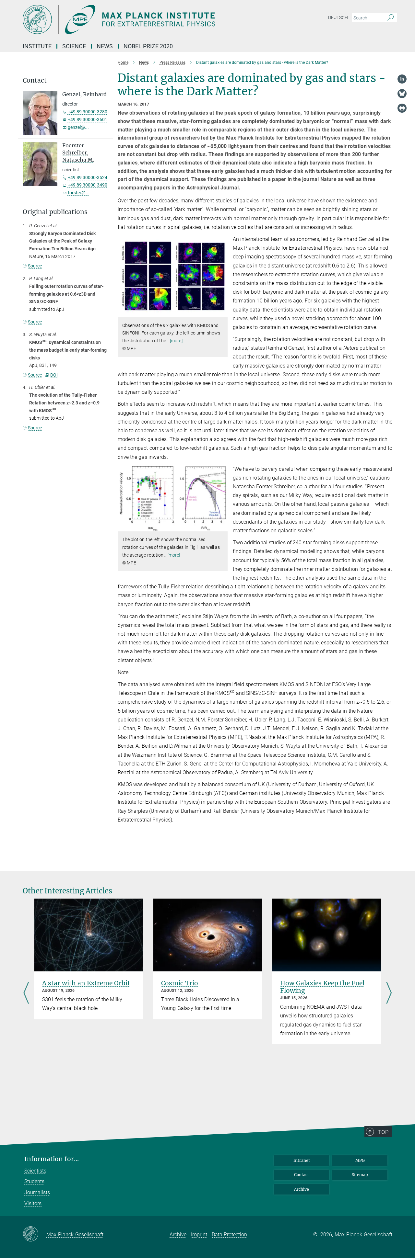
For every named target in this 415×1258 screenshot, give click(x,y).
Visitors (33, 1203)
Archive (301, 1189)
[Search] (390, 17)
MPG (360, 1160)
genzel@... (78, 127)
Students (34, 1181)
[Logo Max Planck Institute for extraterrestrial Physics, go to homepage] (144, 19)
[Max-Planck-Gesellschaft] (34, 1234)
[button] (222, 312)
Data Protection (229, 1234)
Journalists (37, 1192)
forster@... (78, 192)
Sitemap (360, 1174)
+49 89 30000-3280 (87, 111)
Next (389, 993)
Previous (26, 993)
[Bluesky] (402, 93)
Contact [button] (35, 80)
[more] (176, 340)
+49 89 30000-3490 (87, 184)
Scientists (35, 1171)
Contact (301, 1174)
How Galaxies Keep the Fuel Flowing (322, 986)
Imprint (199, 1234)
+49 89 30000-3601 (87, 119)
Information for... (51, 1159)
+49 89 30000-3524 (87, 177)
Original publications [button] (55, 212)
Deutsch (338, 17)
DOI (53, 375)
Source (35, 265)
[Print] (402, 108)
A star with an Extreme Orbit (86, 983)
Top (383, 1132)
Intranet (301, 1160)
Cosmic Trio (179, 983)
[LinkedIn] (402, 79)
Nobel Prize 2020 (148, 46)
